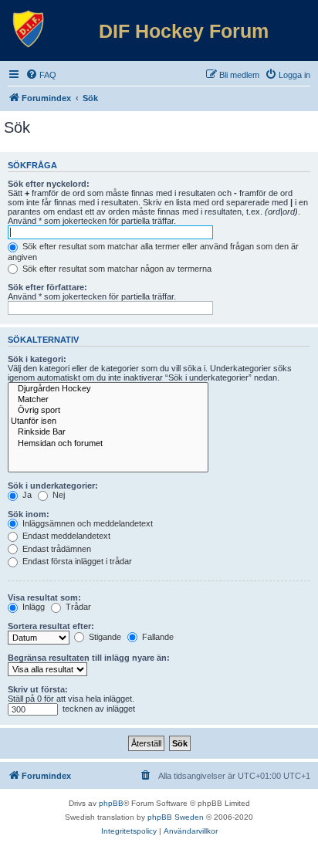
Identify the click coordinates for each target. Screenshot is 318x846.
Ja (26, 494)
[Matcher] (108, 399)
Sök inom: (28, 514)
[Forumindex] (28, 29)
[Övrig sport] (108, 410)
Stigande (103, 636)
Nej (57, 494)
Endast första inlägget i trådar (76, 561)
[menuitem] (40, 75)
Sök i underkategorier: (53, 485)
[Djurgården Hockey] (108, 389)
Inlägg (32, 606)
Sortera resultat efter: (51, 626)
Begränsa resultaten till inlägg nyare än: (89, 657)
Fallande (157, 636)
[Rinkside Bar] (108, 432)
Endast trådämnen (55, 548)
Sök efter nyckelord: (49, 183)
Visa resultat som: (44, 597)
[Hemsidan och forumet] (108, 443)
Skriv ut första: (38, 689)
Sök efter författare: (47, 287)
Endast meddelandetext (65, 535)
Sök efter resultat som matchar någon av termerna (115, 268)
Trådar (77, 606)
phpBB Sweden (175, 817)
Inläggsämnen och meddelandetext (86, 523)
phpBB (111, 803)
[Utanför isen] (108, 421)
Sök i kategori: (37, 359)
